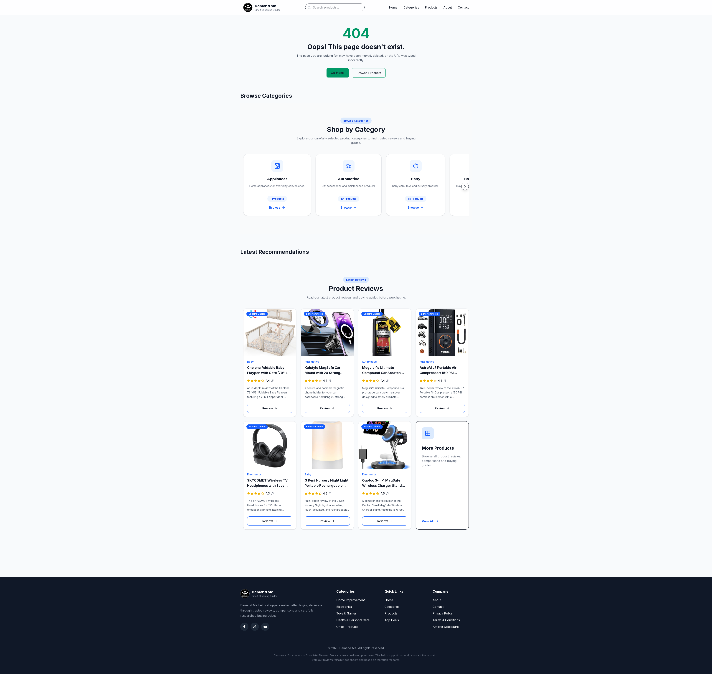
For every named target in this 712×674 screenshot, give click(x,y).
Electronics (344, 607)
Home (393, 7)
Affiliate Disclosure (446, 627)
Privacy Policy (443, 613)
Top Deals (392, 620)
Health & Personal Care (353, 620)
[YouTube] (265, 627)
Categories (411, 7)
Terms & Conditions (446, 620)
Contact (463, 7)
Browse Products (369, 73)
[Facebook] (244, 627)
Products (431, 7)
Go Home (338, 73)
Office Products (347, 627)
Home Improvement (350, 600)
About (447, 7)
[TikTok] (255, 627)
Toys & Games (346, 613)
